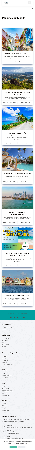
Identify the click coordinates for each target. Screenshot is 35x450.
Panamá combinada (16, 58)
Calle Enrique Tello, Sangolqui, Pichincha (19, 427)
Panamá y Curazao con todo (17, 295)
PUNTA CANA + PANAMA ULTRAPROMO (17, 173)
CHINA (4, 387)
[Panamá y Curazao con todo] (17, 281)
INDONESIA (5, 395)
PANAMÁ (5, 362)
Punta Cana (16, 178)
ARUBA (4, 356)
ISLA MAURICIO (7, 375)
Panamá (8, 58)
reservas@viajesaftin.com (15, 438)
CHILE (4, 347)
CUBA (4, 358)
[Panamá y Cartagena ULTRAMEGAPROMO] (17, 198)
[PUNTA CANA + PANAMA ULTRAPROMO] (17, 159)
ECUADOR (5, 340)
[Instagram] (14, 317)
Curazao (21, 298)
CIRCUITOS (5, 410)
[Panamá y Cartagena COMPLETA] (17, 39)
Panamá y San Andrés (17, 133)
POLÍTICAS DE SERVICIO (21, 313)
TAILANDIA (5, 389)
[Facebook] (11, 317)
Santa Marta (25, 259)
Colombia (27, 56)
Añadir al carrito (25, 102)
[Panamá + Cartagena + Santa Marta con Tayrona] (17, 238)
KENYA (4, 373)
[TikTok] (20, 317)
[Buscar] (32, 9)
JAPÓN (4, 393)
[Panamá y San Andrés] (17, 118)
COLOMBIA (5, 338)
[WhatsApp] (24, 317)
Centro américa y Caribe (18, 56)
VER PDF (17, 62)
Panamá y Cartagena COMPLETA (17, 54)
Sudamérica (25, 58)
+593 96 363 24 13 (13, 433)
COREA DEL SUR (7, 391)
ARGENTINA (6, 344)
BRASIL (4, 342)
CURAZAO (5, 360)
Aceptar (13, 447)
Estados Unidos (7, 328)
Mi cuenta (11, 313)
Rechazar (21, 447)
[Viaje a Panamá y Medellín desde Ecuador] (17, 78)
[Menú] (29, 2)
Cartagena (7, 56)
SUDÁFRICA (5, 377)
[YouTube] (17, 317)
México (4, 330)
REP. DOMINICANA (24, 178)
